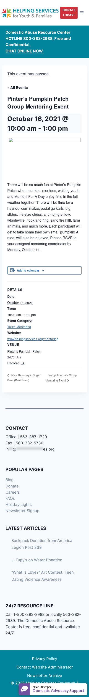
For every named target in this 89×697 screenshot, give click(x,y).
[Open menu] (82, 12)
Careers (12, 492)
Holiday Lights (18, 504)
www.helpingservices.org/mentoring (32, 339)
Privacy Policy (44, 658)
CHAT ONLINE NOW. (24, 51)
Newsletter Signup (22, 510)
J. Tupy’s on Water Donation (36, 560)
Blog (9, 479)
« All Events (17, 87)
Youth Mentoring (19, 326)
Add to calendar (28, 270)
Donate (12, 486)
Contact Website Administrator (44, 667)
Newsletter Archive (44, 675)
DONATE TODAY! (69, 12)
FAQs (10, 498)
